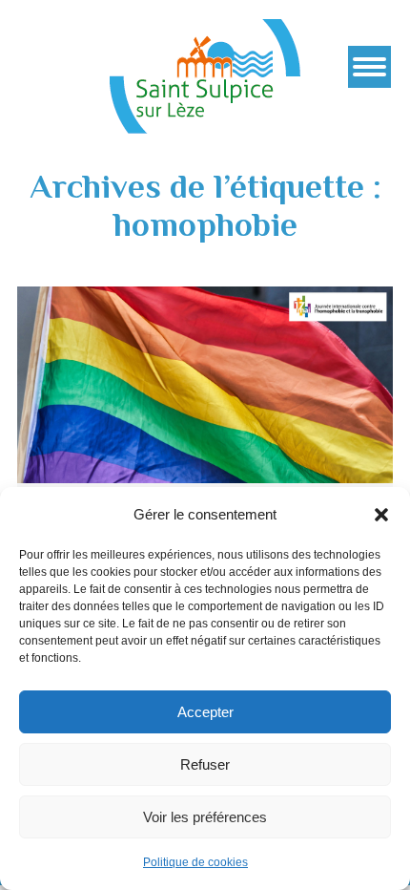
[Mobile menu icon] (369, 67)
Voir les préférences (205, 817)
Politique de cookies (195, 862)
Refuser (205, 764)
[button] (381, 514)
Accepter (205, 712)
